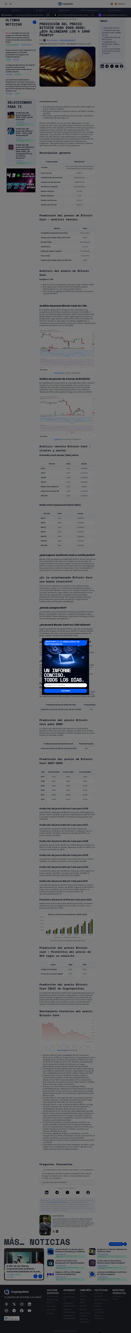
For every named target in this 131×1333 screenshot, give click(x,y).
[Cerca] (87, 640)
